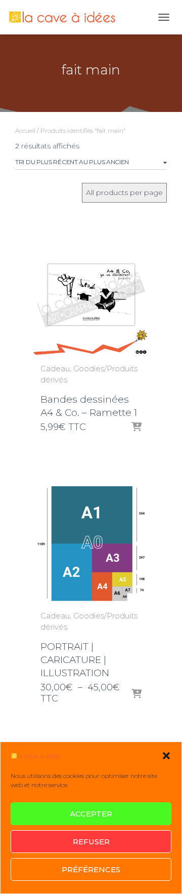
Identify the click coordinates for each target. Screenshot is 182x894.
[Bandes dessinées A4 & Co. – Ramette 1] (91, 297)
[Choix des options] (136, 694)
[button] (166, 756)
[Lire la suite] (136, 427)
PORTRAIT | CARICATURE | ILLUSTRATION (74, 660)
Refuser (91, 841)
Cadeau (55, 368)
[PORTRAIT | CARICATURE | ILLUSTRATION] (91, 544)
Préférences (91, 869)
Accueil (25, 130)
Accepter (91, 814)
